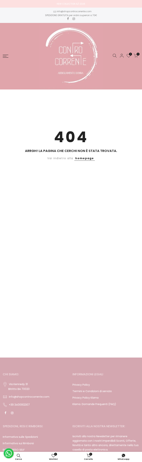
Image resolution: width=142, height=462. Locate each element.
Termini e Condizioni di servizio (92, 391)
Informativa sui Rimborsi (18, 443)
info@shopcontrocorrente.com (74, 11)
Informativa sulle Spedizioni (20, 437)
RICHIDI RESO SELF (14, 450)
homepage (84, 158)
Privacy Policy (81, 385)
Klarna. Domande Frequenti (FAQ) (94, 404)
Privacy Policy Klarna (85, 398)
